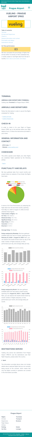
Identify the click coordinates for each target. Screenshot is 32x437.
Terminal (3, 32)
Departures (4, 421)
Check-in (3, 36)
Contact (23, 434)
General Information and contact (10, 38)
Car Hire (3, 429)
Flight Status (5, 423)
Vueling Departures (7, 118)
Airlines (3, 425)
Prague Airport (16, 8)
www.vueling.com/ (13, 147)
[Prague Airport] (3, 7)
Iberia (4, 163)
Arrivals (3, 419)
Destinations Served (7, 42)
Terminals (19, 417)
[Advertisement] (16, 77)
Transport (19, 419)
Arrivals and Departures (8, 34)
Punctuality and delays (7, 40)
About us (27, 434)
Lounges (18, 429)
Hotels (18, 427)
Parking (3, 427)
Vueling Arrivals (6, 116)
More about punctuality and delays (16, 58)
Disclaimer (18, 434)
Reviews (18, 421)
